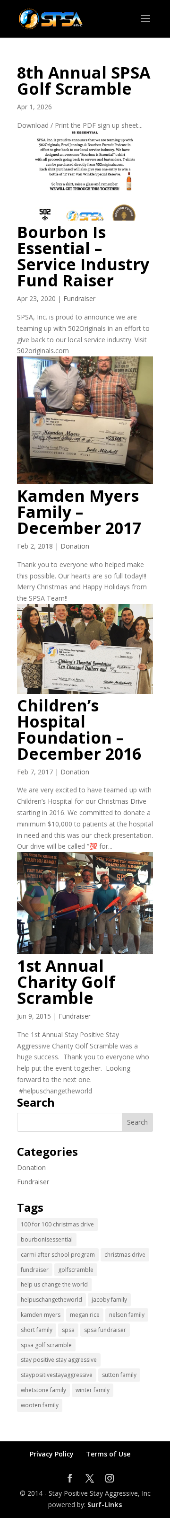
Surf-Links (104, 1504)
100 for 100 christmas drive (57, 1224)
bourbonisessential (47, 1239)
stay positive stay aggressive (59, 1360)
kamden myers (40, 1315)
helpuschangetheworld (51, 1300)
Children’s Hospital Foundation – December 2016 (79, 729)
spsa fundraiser (105, 1330)
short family (36, 1330)
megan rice (85, 1315)
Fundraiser (79, 298)
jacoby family (109, 1300)
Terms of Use (108, 1453)
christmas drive (124, 1255)
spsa (68, 1330)
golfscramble (76, 1270)
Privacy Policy (52, 1453)
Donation (74, 546)
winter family (93, 1390)
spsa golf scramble (46, 1345)
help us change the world (54, 1284)
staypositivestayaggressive (57, 1375)
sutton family (119, 1375)
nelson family (126, 1315)
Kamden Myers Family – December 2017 (79, 512)
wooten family (40, 1405)
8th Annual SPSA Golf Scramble (83, 80)
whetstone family (43, 1390)
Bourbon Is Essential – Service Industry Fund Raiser (83, 256)
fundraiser (35, 1270)
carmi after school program (58, 1255)
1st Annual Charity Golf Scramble (66, 982)
